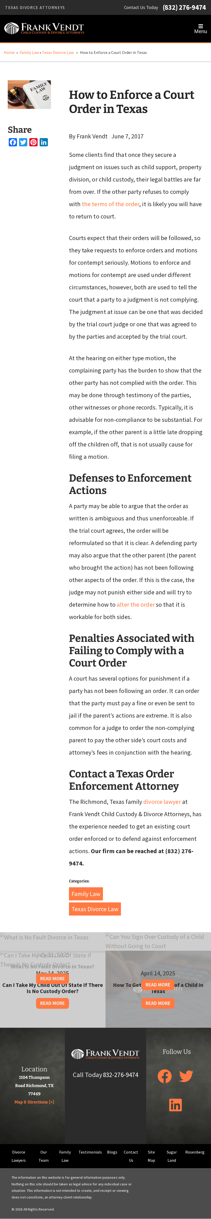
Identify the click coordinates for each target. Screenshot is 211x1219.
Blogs (112, 1152)
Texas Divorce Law (58, 52)
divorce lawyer (162, 802)
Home (9, 52)
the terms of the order (110, 204)
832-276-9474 (120, 1075)
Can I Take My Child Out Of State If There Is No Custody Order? (52, 988)
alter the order (136, 604)
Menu (200, 31)
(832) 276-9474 (184, 7)
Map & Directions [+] (34, 1101)
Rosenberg (195, 1152)
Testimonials (90, 1152)
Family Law (29, 52)
